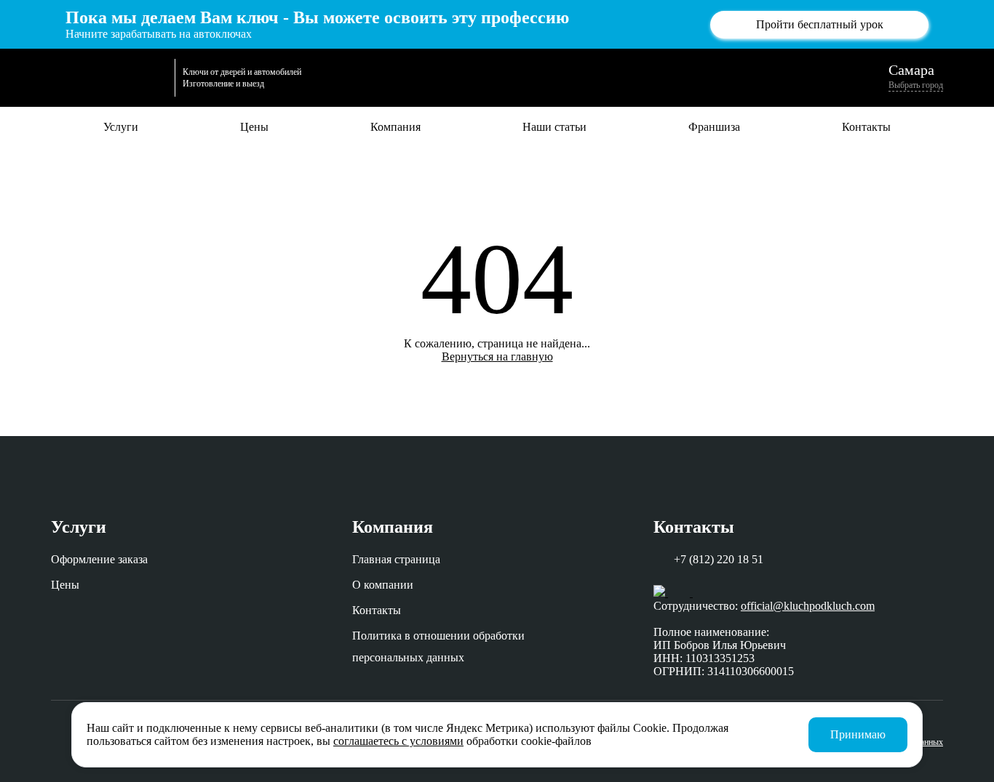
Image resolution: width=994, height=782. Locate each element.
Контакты (866, 127)
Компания (395, 127)
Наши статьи (554, 127)
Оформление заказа (99, 559)
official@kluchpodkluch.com (808, 606)
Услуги (120, 127)
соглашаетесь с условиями (398, 741)
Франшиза (714, 127)
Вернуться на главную (497, 356)
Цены (254, 127)
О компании (382, 585)
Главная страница (396, 559)
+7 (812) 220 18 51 (718, 559)
